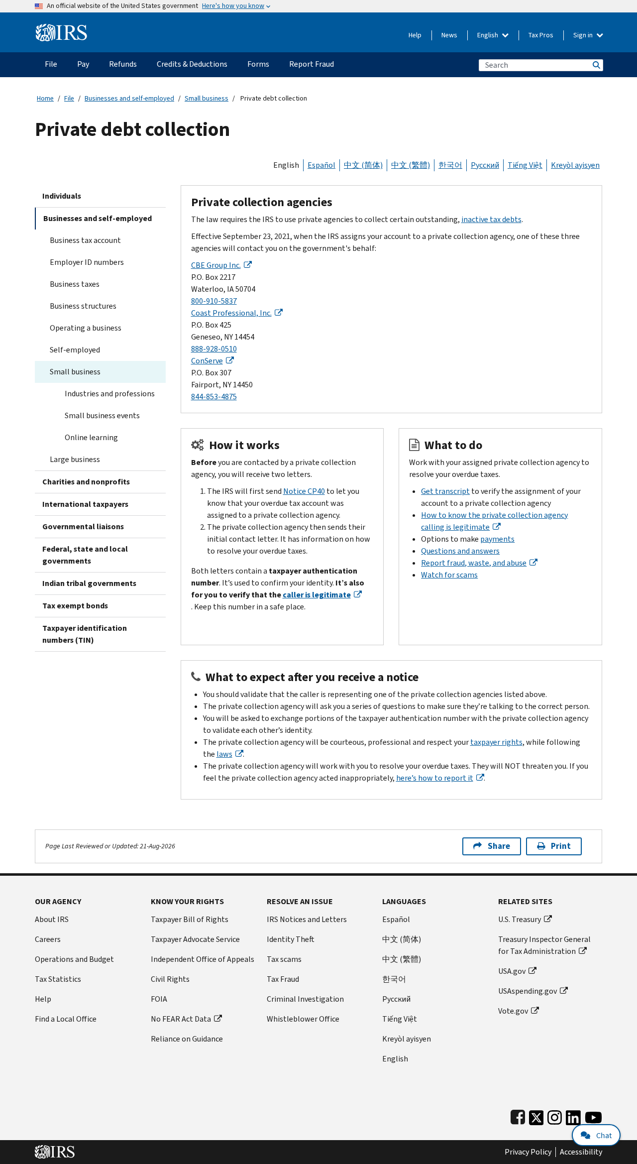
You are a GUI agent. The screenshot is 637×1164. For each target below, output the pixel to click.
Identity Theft (291, 939)
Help (415, 35)
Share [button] (499, 846)
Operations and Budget (74, 959)
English (488, 35)
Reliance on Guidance (187, 1039)
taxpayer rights (496, 742)
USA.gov (512, 971)
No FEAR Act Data (181, 1019)
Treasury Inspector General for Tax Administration (544, 945)
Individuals (61, 196)
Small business (206, 98)
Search (595, 65)
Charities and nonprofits (86, 481)
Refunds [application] (123, 64)
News (449, 35)
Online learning (91, 437)
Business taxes (75, 284)
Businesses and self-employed (129, 98)
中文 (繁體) (410, 165)
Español (321, 165)
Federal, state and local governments (85, 555)
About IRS (52, 919)
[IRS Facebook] (518, 1115)
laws (224, 754)
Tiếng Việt (525, 165)
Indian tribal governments (89, 583)
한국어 (450, 165)
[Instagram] (554, 1115)
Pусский (396, 999)
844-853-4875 (214, 396)
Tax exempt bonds (75, 605)
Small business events (102, 415)
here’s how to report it (434, 778)
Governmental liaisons (83, 526)
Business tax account (85, 240)
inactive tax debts (491, 219)
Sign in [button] (583, 35)
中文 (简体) (363, 165)
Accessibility (581, 1152)
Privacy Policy (528, 1152)
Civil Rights (170, 979)
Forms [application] (258, 64)
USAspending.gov (527, 991)
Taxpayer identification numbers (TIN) (84, 634)
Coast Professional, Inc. (231, 313)
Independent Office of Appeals (202, 959)
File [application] (51, 64)
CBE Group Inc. (216, 265)
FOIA (159, 999)
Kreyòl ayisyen (575, 165)
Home (45, 98)
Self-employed (75, 350)
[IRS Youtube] (593, 1115)
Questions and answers (460, 551)
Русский (485, 165)
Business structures (83, 306)
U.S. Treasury (519, 919)
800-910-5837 (214, 301)
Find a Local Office (66, 1019)
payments (497, 539)
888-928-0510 (214, 349)
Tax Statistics (58, 979)
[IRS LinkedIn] (573, 1115)
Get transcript (445, 491)
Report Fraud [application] (311, 64)
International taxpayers (85, 504)
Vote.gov (513, 1011)
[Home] (61, 28)
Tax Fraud (283, 979)
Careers (48, 939)
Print (561, 846)
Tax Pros (541, 35)
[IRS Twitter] (536, 1115)
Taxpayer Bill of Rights (189, 919)
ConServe (207, 360)
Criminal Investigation (305, 999)
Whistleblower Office (303, 1019)
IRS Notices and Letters (307, 919)
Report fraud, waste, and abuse (474, 563)
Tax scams (284, 959)
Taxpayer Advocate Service (195, 939)
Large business (75, 459)
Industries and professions (110, 393)
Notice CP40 (304, 491)
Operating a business (85, 328)
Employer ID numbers (87, 262)
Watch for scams (449, 575)
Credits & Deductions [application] (192, 64)
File (69, 98)
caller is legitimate (317, 594)
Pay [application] (83, 64)
